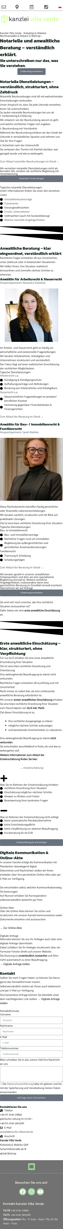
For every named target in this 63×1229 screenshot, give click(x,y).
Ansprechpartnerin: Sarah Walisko (19, 432)
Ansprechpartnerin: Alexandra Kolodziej (22, 283)
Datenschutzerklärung (20, 1084)
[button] (31, 1166)
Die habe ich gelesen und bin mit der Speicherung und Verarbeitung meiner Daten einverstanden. (31, 1088)
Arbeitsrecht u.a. (9, 375)
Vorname (5, 1015)
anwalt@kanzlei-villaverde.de (16, 1132)
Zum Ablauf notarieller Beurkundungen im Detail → (29, 161)
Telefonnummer (9, 1048)
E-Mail (3, 1037)
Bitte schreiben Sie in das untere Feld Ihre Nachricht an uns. (30, 1062)
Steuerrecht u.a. (9, 392)
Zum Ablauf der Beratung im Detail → (21, 416)
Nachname (6, 1026)
